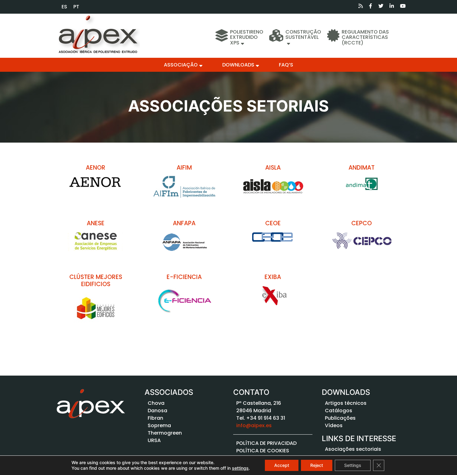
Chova (156, 403)
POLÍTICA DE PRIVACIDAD (266, 443)
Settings (352, 465)
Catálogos (338, 410)
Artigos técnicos (346, 403)
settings (240, 468)
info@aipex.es (254, 425)
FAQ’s (286, 64)
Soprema (159, 425)
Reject (316, 465)
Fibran (155, 418)
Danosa (157, 410)
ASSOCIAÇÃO (181, 64)
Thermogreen (165, 432)
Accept (281, 465)
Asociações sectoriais (353, 449)
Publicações (340, 418)
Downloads (238, 64)
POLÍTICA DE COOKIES (262, 450)
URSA (154, 440)
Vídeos (334, 425)
